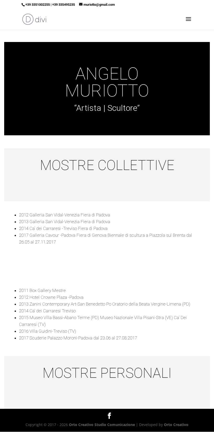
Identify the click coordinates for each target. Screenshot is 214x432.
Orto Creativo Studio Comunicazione (102, 424)
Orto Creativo (176, 424)
